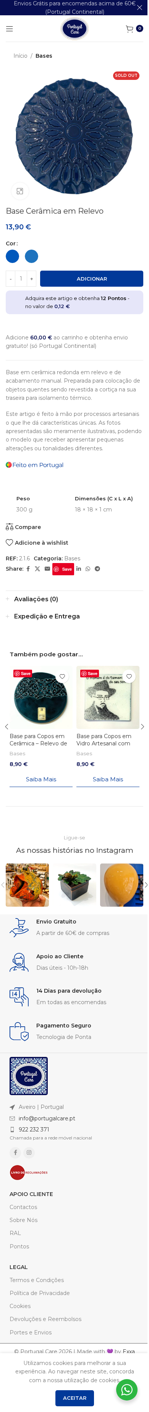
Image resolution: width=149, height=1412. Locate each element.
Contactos (23, 1207)
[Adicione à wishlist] (62, 676)
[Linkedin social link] (78, 569)
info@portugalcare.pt (47, 1118)
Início (20, 55)
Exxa (129, 1351)
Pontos (19, 1246)
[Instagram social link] (29, 1153)
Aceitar (74, 1398)
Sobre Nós (23, 1220)
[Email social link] (47, 569)
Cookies (20, 1306)
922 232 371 (34, 1129)
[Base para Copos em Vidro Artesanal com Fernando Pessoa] (107, 697)
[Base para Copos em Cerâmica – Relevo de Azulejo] (41, 697)
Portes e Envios (31, 1332)
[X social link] (37, 569)
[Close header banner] (139, 7)
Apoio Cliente (31, 1194)
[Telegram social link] (97, 569)
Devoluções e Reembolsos (45, 1319)
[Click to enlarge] (20, 191)
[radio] (12, 256)
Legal (19, 1267)
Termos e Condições (37, 1280)
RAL (15, 1233)
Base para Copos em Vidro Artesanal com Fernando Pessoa (103, 744)
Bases (44, 55)
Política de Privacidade (40, 1293)
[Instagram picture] (27, 885)
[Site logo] (74, 27)
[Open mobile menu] (9, 28)
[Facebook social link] (27, 569)
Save (67, 569)
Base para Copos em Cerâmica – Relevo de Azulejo (38, 744)
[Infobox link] (74, 928)
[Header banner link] (74, 7)
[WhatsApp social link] (87, 569)
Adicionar (92, 279)
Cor (11, 243)
